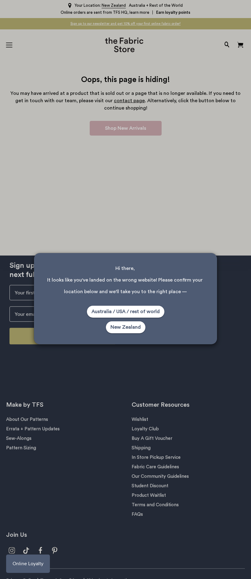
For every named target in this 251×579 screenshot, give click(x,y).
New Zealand (126, 327)
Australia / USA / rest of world (126, 311)
